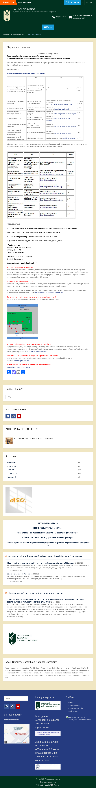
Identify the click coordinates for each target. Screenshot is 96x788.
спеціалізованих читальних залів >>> (49, 293)
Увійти (70, 702)
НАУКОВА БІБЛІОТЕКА (24, 9)
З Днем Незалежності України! (18, 574)
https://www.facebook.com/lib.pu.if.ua (43, 237)
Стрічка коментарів (75, 708)
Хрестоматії (11, 477)
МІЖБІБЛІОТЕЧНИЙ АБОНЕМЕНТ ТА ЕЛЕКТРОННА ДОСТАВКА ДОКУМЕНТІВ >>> (48, 533)
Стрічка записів (74, 705)
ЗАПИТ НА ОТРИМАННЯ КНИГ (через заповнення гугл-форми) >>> (48, 538)
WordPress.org (73, 711)
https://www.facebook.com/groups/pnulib (47, 241)
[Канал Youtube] (91, 2)
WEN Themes (54, 785)
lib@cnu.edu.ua (61, 17)
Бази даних (11, 463)
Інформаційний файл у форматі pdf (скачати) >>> (25, 73)
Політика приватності (48, 782)
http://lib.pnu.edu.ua (68, 138)
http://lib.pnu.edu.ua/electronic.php (65, 126)
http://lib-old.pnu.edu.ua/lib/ (36, 351)
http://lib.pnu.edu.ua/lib (62, 109)
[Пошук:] (43, 397)
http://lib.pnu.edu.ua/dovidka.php (65, 114)
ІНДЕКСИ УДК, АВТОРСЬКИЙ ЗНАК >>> (48, 528)
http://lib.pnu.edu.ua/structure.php (61, 104)
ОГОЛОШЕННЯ (12, 473)
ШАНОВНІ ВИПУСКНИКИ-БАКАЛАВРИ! (33, 439)
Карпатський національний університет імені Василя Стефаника (45, 556)
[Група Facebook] (86, 2)
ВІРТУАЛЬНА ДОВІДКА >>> (48, 523)
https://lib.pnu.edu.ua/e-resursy (18, 367)
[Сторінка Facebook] (82, 2)
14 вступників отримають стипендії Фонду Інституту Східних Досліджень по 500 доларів (40, 563)
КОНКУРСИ (11, 466)
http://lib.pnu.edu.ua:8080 (62, 133)
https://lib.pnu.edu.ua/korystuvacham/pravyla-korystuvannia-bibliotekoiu (33, 232)
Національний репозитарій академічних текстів (35, 593)
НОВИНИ (10, 470)
